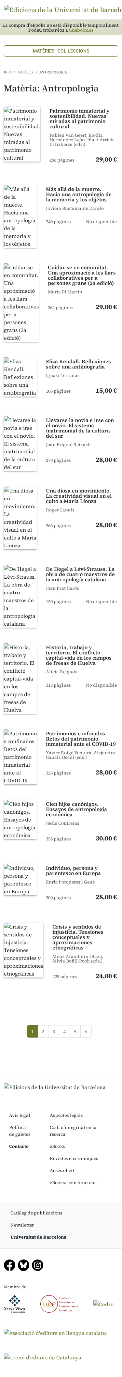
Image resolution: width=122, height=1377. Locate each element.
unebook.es (81, 30)
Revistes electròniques (74, 1158)
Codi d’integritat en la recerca (73, 1130)
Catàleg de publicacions (36, 1213)
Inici (8, 72)
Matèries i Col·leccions (61, 51)
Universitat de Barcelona (38, 1237)
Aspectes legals (66, 1115)
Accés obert (62, 1170)
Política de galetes (20, 1130)
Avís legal (19, 1115)
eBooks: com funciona (73, 1182)
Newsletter (22, 1225)
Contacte (19, 1146)
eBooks (57, 1146)
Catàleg (25, 72)
